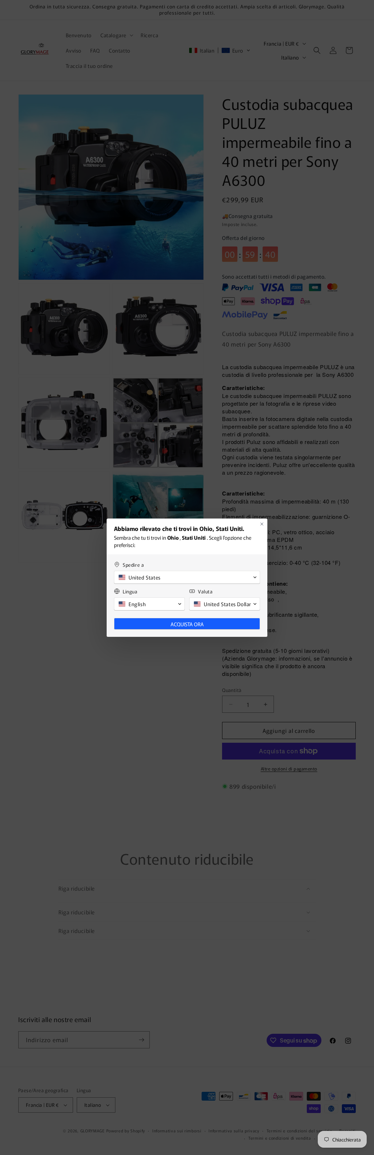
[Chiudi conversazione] (262, 524)
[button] (187, 577)
